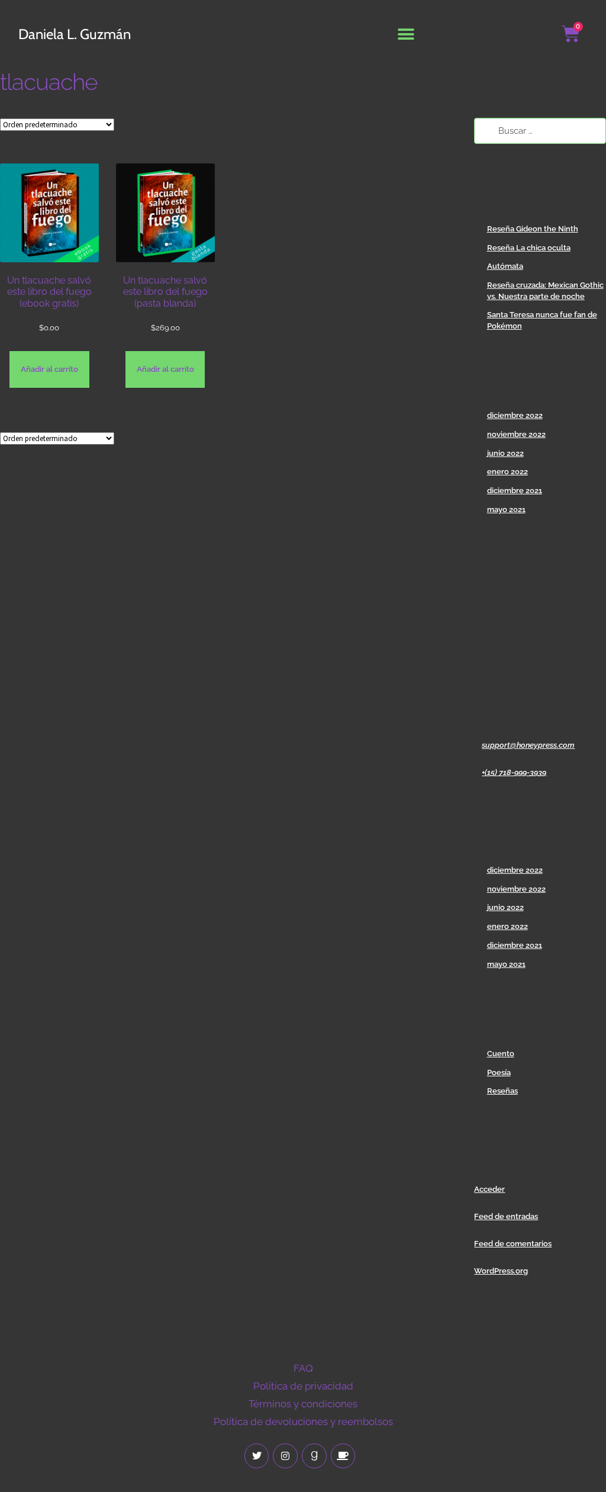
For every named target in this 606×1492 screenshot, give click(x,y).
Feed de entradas (506, 1216)
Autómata (505, 266)
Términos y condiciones (303, 1404)
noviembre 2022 (516, 434)
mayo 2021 (506, 509)
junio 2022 (505, 453)
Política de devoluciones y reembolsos (303, 1421)
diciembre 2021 (514, 490)
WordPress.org (501, 1270)
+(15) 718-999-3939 (514, 772)
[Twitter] (256, 1455)
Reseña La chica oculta (528, 247)
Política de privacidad (303, 1386)
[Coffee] (343, 1455)
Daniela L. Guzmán (74, 34)
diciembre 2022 (515, 415)
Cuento (500, 1053)
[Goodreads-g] (314, 1455)
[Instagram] (285, 1455)
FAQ (303, 1368)
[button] (406, 34)
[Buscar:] (540, 131)
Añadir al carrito (49, 369)
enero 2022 (507, 471)
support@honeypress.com (528, 745)
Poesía (499, 1072)
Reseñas (502, 1090)
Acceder (489, 1189)
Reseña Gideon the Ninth (532, 228)
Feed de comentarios (513, 1243)
